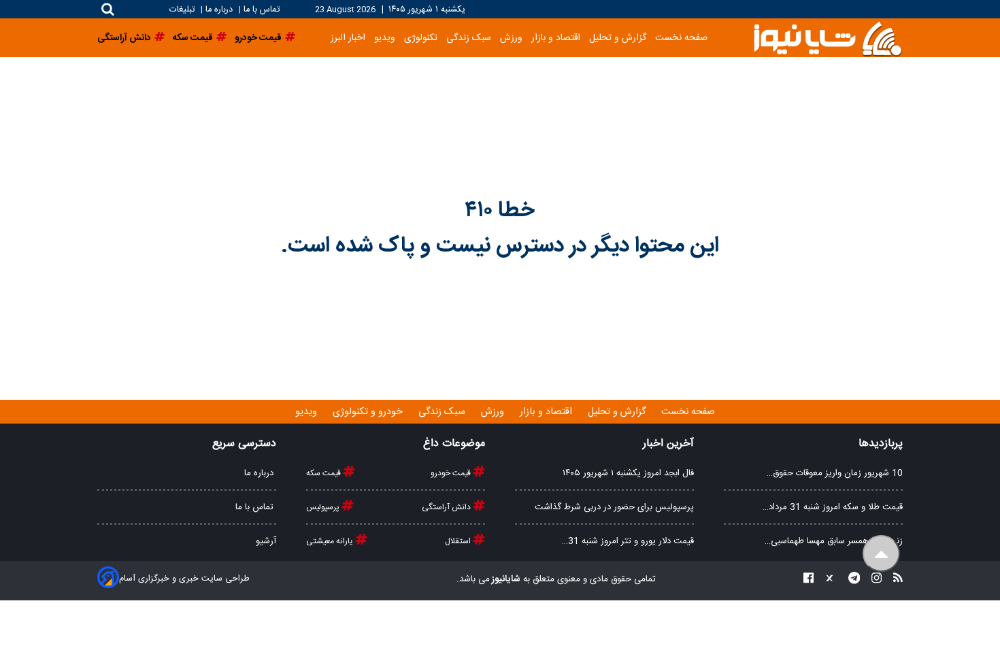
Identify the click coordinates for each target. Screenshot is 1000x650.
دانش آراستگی (447, 507)
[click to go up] (881, 553)
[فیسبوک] (808, 579)
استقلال (459, 541)
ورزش (511, 38)
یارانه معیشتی (330, 541)
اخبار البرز (348, 38)
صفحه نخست (681, 38)
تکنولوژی (420, 38)
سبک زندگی (468, 38)
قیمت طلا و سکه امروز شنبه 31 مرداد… (833, 507)
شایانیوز (505, 579)
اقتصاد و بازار (555, 38)
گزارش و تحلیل (617, 38)
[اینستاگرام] (872, 579)
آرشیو (266, 541)
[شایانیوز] (827, 37)
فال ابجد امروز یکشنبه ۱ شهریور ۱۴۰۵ (628, 473)
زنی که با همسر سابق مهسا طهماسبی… (834, 541)
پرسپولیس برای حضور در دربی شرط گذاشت (614, 507)
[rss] (894, 579)
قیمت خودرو (452, 473)
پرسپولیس (323, 507)
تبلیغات (183, 10)
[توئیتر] (826, 579)
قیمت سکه (324, 473)
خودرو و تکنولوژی (369, 412)
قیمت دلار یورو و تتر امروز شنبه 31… (628, 541)
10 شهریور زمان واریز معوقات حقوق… (835, 473)
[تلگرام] (850, 579)
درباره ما (219, 10)
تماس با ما (261, 10)
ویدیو (384, 38)
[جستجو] (107, 9)
